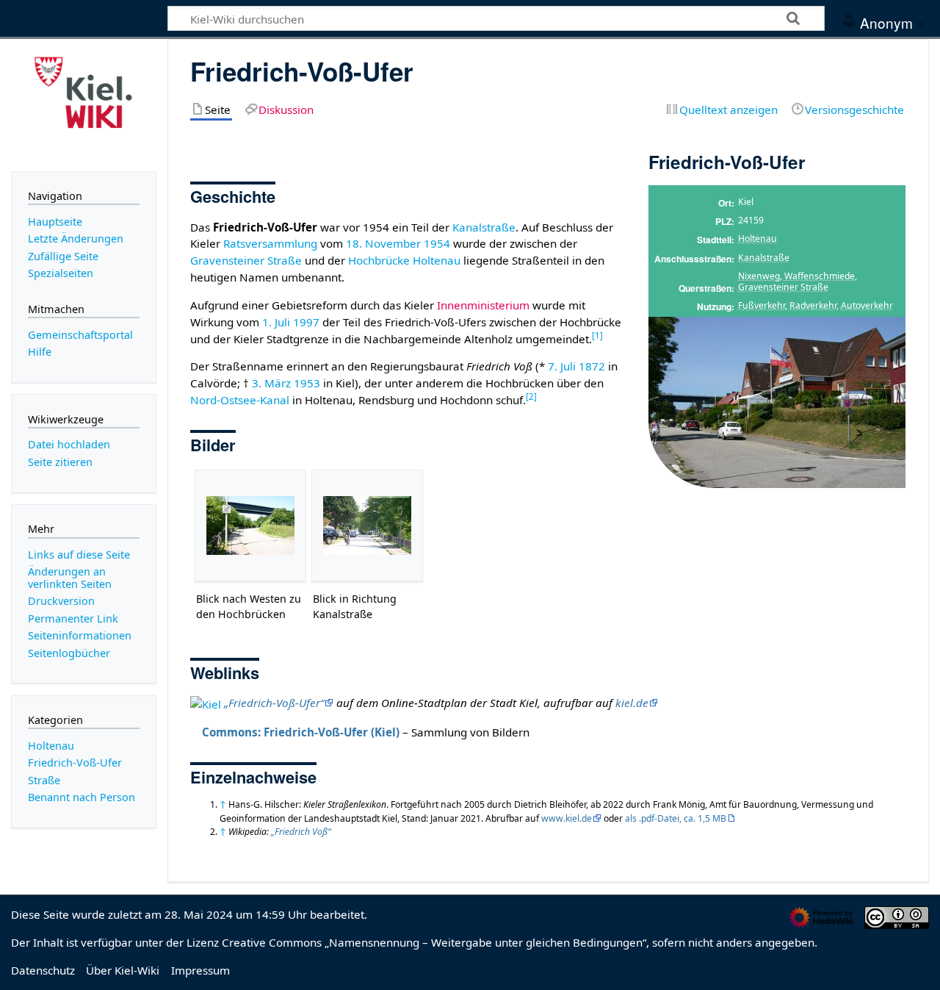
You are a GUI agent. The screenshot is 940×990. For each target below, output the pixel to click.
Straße (44, 780)
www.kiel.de (566, 818)
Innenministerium (483, 305)
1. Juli (276, 322)
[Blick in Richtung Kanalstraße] (367, 525)
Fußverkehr (761, 305)
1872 (592, 366)
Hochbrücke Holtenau (404, 260)
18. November (383, 243)
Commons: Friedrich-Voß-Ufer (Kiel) (301, 732)
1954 (437, 243)
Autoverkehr (867, 305)
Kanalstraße (763, 257)
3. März (271, 383)
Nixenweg (759, 276)
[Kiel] (205, 702)
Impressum (200, 970)
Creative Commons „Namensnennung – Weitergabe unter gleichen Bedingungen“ (434, 942)
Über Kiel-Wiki (122, 970)
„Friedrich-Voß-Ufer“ (274, 702)
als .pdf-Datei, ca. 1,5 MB (675, 818)
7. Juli (562, 366)
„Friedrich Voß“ (300, 831)
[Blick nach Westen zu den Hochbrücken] (250, 525)
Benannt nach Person (81, 797)
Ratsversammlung (270, 243)
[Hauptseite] (83, 103)
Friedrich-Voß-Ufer (75, 763)
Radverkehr (812, 305)
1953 (307, 383)
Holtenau (757, 238)
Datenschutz (43, 970)
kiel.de (631, 702)
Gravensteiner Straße (783, 287)
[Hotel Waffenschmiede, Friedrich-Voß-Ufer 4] (776, 402)
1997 (306, 322)
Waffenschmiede (819, 276)
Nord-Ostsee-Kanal (239, 399)
